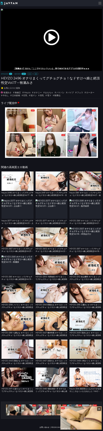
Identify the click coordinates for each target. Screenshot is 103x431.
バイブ (71, 92)
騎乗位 (58, 95)
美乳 (42, 95)
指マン (34, 95)
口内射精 (16, 95)
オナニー (38, 92)
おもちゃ (49, 92)
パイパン (60, 92)
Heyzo (27, 92)
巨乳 (25, 95)
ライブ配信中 (9, 103)
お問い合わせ (44, 427)
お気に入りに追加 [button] (12, 88)
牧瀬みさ (8, 92)
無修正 (18, 92)
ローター (90, 92)
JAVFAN (11, 3)
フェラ (80, 92)
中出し (6, 95)
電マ (49, 95)
